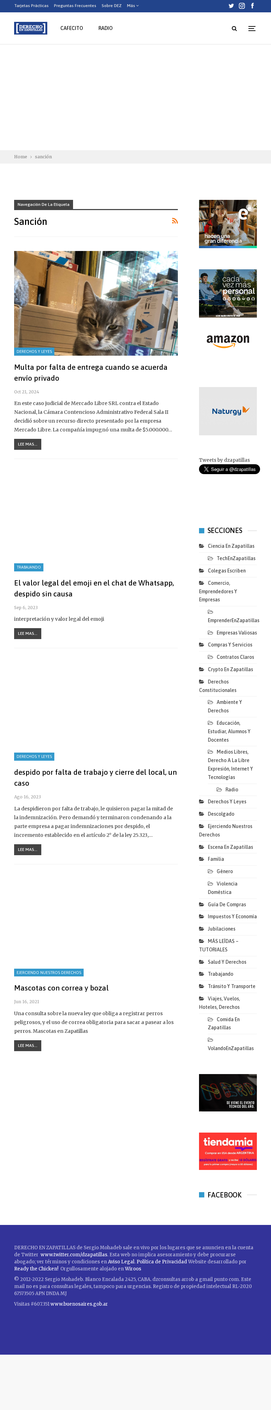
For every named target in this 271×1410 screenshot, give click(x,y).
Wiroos (133, 1269)
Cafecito (71, 28)
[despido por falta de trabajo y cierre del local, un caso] (96, 708)
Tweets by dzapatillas (224, 460)
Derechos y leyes (34, 351)
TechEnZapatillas (236, 558)
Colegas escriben (227, 571)
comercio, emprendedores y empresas (218, 591)
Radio (105, 28)
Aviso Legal (121, 1262)
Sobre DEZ (112, 5)
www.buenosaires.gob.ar (79, 1304)
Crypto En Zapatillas (230, 669)
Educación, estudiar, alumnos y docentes (229, 731)
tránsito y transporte (231, 986)
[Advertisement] (135, 97)
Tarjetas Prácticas (31, 5)
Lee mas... (27, 444)
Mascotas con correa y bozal (61, 987)
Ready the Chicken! (36, 1269)
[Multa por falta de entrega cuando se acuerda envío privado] (96, 303)
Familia (216, 859)
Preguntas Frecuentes (75, 5)
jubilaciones (221, 929)
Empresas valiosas (237, 633)
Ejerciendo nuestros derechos (49, 972)
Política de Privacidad (162, 1262)
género (225, 871)
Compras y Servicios (230, 645)
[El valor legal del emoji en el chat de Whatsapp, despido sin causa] (96, 519)
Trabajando (29, 567)
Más (131, 5)
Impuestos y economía (232, 916)
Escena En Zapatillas (230, 847)
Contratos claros (235, 657)
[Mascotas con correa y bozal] (96, 924)
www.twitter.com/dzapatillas (74, 1255)
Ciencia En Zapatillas (231, 546)
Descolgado (221, 814)
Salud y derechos (227, 962)
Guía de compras (227, 904)
